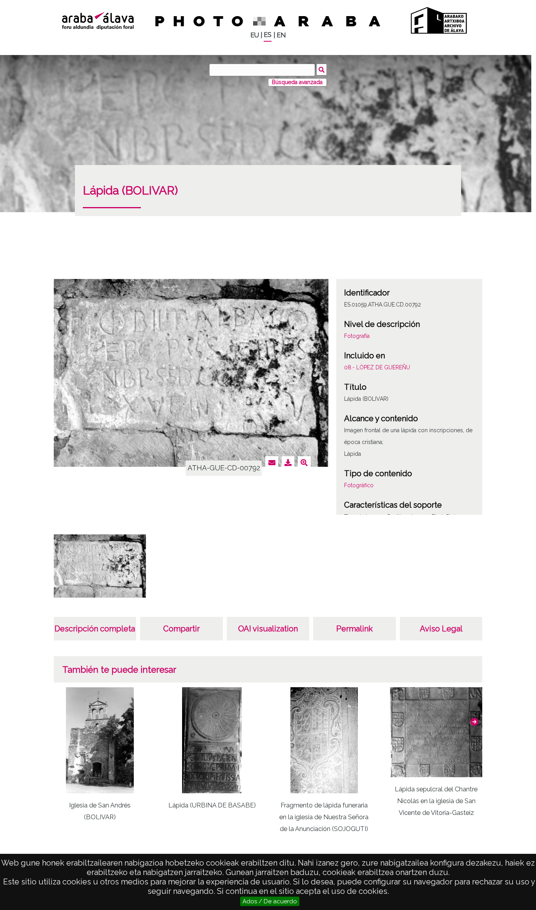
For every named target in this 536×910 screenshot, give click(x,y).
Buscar (321, 69)
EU (254, 35)
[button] (474, 722)
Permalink (354, 628)
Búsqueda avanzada (297, 82)
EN (281, 35)
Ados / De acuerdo (269, 901)
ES (268, 35)
